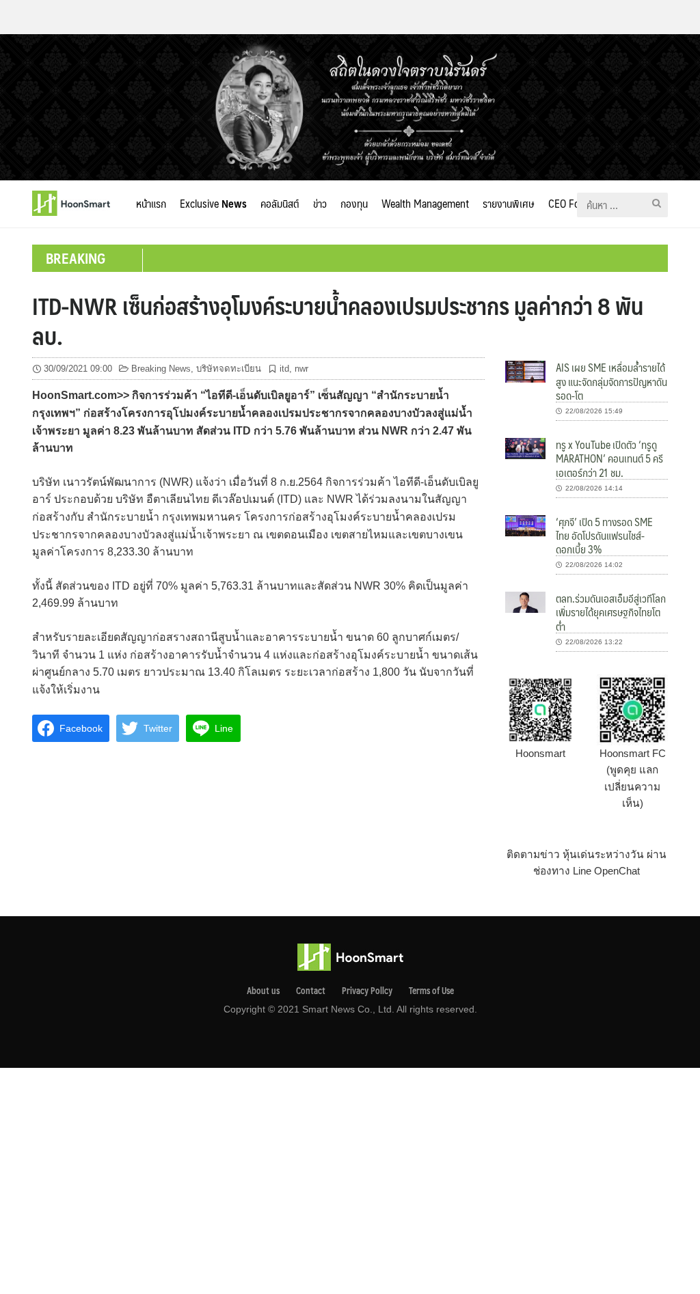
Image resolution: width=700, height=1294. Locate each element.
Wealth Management (425, 203)
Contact (310, 990)
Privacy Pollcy (367, 990)
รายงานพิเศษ (509, 203)
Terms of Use (431, 990)
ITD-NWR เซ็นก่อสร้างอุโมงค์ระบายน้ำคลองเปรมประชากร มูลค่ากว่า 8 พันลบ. (337, 320)
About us (263, 990)
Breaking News (161, 368)
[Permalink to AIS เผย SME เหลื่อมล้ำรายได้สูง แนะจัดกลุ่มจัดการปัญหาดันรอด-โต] (525, 370)
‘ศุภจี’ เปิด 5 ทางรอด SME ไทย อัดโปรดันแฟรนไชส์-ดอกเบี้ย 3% (604, 535)
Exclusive (213, 203)
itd (284, 368)
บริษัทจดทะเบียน (228, 368)
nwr (301, 368)
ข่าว (320, 203)
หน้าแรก (151, 203)
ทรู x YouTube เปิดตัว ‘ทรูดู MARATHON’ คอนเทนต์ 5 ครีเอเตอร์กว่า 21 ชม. (609, 458)
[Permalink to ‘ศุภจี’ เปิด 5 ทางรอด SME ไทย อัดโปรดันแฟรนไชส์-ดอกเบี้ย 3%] (525, 524)
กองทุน (354, 203)
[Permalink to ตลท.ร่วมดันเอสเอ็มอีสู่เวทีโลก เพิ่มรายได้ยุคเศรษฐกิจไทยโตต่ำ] (525, 601)
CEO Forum (572, 203)
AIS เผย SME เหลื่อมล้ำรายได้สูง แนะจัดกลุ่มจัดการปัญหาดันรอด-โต (611, 381)
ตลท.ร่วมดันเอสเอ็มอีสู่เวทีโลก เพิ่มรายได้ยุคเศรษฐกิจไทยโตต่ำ (611, 612)
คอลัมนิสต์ (279, 203)
